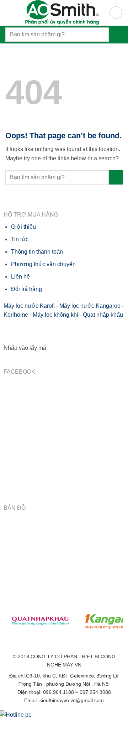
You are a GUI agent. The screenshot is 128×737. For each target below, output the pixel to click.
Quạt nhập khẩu (103, 315)
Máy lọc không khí (55, 315)
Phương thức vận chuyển (43, 264)
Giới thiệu (23, 227)
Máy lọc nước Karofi (29, 306)
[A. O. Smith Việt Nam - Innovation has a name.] (61, 12)
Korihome (16, 315)
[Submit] (116, 34)
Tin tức (19, 239)
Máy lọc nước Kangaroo (90, 306)
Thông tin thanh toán (37, 252)
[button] (116, 12)
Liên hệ (20, 277)
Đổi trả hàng (26, 289)
